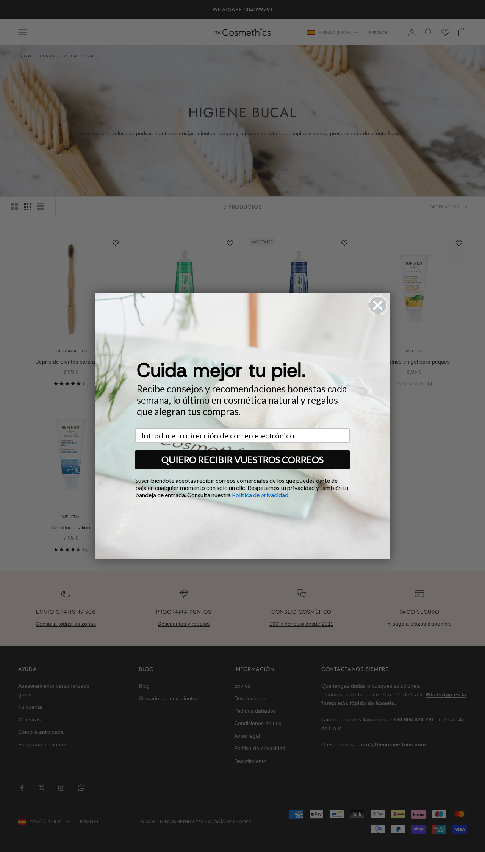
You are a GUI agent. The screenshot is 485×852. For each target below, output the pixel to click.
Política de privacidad (260, 494)
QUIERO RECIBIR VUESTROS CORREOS (242, 459)
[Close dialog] (377, 305)
